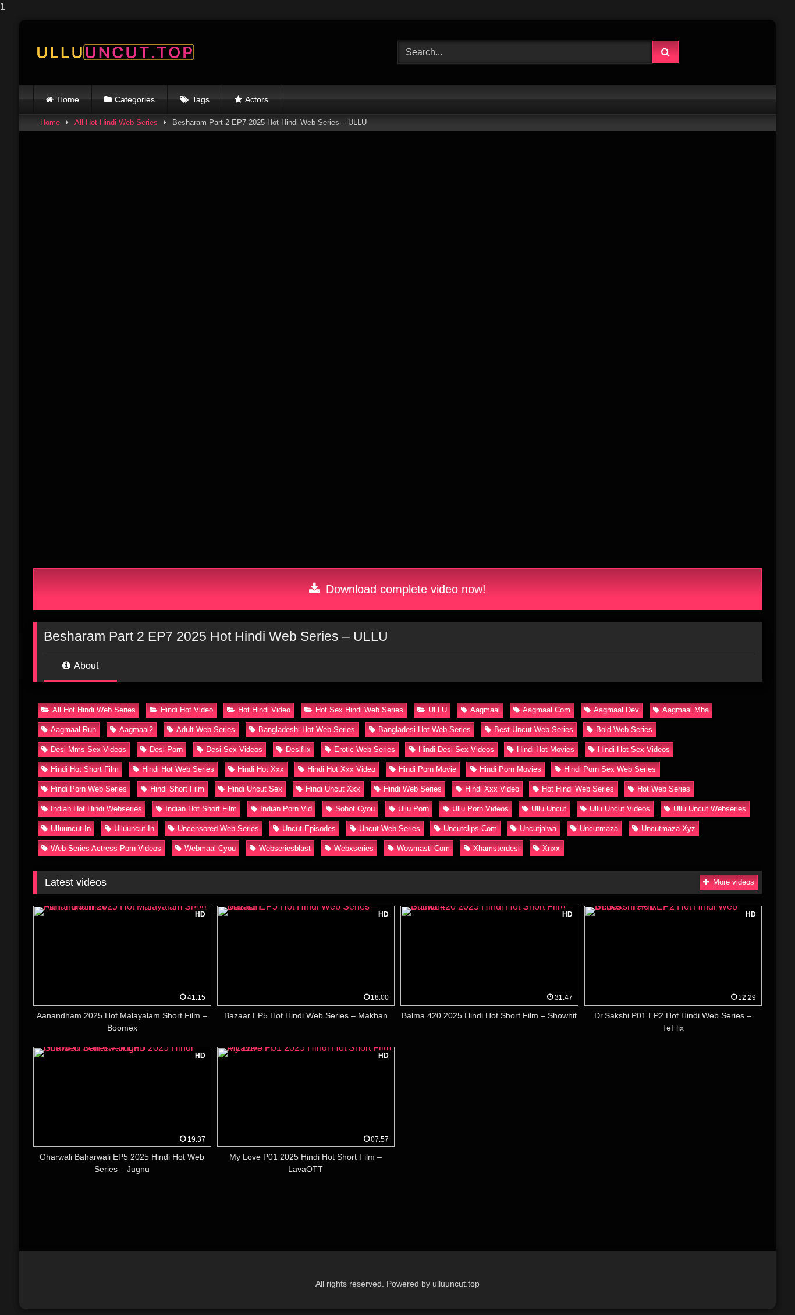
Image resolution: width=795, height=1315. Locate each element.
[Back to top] (759, 1283)
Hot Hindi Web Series (578, 789)
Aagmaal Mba (685, 709)
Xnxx (551, 848)
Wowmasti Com (423, 848)
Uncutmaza (599, 828)
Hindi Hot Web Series (178, 769)
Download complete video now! (404, 589)
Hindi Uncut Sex (255, 789)
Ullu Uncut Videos (620, 808)
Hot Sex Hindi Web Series (359, 709)
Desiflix (298, 749)
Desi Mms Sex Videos (88, 749)
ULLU (437, 709)
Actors (256, 99)
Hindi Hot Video (187, 709)
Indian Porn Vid (286, 808)
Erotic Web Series (364, 749)
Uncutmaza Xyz (668, 828)
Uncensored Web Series (218, 828)
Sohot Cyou (355, 808)
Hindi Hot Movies (545, 749)
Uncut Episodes (309, 828)
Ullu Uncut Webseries (709, 808)
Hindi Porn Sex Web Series (610, 769)
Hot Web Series (663, 789)
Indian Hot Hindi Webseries (96, 808)
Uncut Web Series (389, 828)
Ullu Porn (413, 808)
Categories (135, 99)
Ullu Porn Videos (480, 808)
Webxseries (354, 848)
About (85, 666)
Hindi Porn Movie (427, 769)
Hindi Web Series (413, 789)
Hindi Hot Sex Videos (634, 749)
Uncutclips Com (470, 828)
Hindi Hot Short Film (85, 769)
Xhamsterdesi (496, 848)
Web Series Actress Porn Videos (106, 848)
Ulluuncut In (71, 828)
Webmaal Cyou (210, 848)
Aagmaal (485, 709)
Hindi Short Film (177, 789)
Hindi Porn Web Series (89, 789)
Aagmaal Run (73, 729)
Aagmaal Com (546, 709)
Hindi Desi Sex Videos (456, 749)
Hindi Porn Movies (510, 769)
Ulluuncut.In (134, 828)
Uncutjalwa (538, 828)
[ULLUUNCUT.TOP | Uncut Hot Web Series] (114, 52)
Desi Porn (166, 749)
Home (68, 99)
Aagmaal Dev (616, 709)
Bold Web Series (624, 729)
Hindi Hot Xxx (260, 769)
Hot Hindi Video (264, 709)
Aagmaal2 (136, 729)
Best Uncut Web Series (533, 729)
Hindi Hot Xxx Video (341, 769)
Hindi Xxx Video (492, 789)
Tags (201, 99)
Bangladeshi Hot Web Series (306, 729)
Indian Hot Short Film (201, 808)
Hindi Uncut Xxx (333, 789)
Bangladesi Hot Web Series (424, 729)
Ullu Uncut (548, 808)
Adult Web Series (205, 729)
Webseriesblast (285, 848)
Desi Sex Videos (234, 749)
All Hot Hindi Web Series (116, 122)
